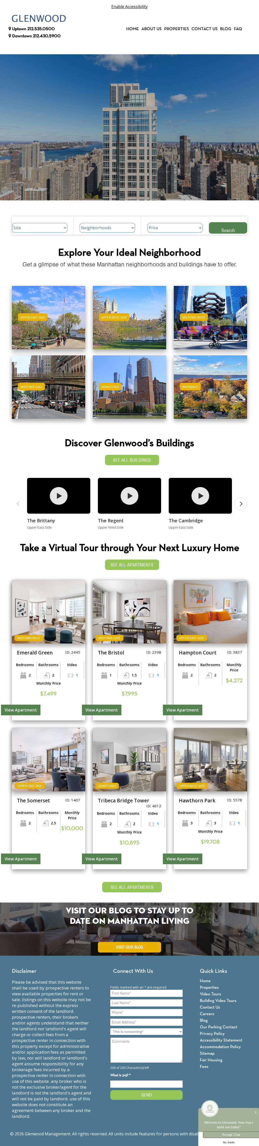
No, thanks (229, 1142)
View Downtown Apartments (129, 390)
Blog (225, 29)
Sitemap (207, 1053)
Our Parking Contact (218, 1027)
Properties (176, 29)
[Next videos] (240, 503)
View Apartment (21, 710)
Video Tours (210, 994)
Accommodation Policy (220, 1047)
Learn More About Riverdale (210, 384)
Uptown (33, 29)
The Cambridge (186, 520)
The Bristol (111, 652)
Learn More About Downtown (129, 384)
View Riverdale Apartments (210, 390)
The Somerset (33, 800)
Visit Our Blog (129, 947)
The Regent (111, 520)
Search (228, 230)
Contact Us (204, 29)
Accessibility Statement (221, 1040)
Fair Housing (211, 1060)
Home (132, 29)
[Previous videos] (18, 503)
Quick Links (213, 971)
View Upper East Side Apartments (48, 321)
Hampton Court (198, 652)
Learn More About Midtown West (210, 315)
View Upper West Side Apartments (129, 321)
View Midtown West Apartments (210, 321)
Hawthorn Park (197, 800)
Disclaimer (24, 971)
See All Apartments (132, 564)
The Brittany (41, 520)
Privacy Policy (212, 1034)
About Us (151, 29)
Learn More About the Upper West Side (129, 315)
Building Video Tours (218, 1001)
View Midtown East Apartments (48, 390)
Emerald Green (35, 652)
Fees (204, 1067)
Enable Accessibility (129, 6)
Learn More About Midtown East (48, 384)
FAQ (238, 29)
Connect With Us (133, 971)
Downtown (36, 36)
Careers (207, 1014)
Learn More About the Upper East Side (48, 315)
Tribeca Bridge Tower (123, 800)
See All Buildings (132, 460)
